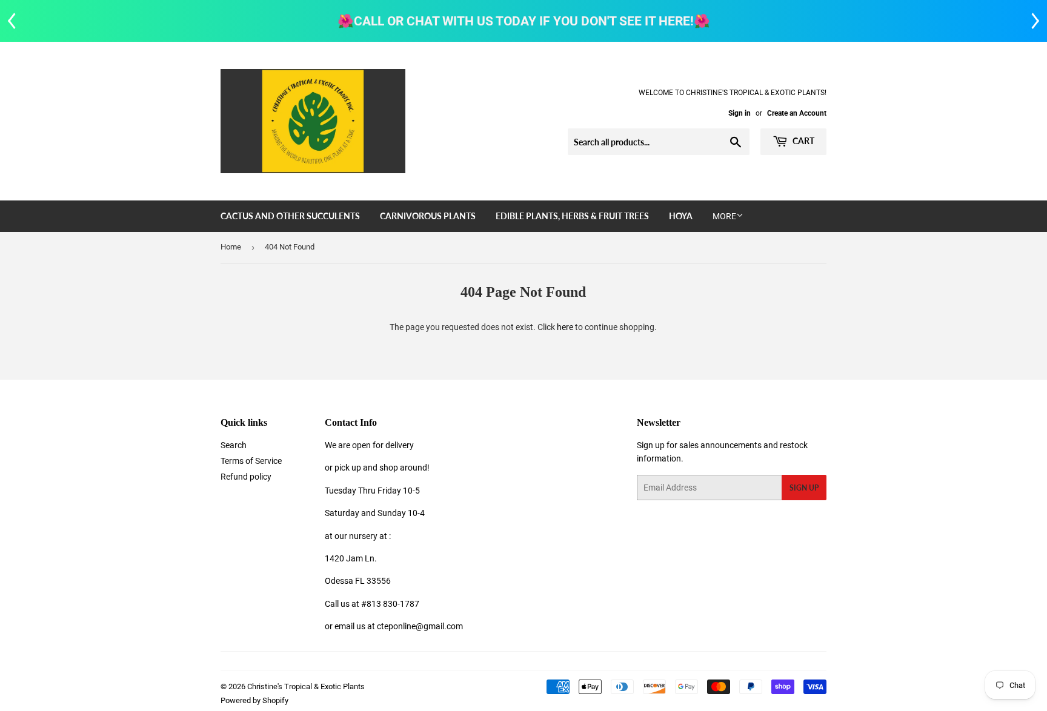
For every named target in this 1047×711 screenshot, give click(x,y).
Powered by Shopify (254, 700)
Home (231, 246)
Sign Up (804, 487)
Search (234, 445)
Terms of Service (251, 461)
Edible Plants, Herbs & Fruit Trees (572, 216)
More (724, 216)
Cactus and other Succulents (290, 216)
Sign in (739, 113)
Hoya (681, 216)
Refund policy (246, 476)
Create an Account (796, 113)
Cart (802, 141)
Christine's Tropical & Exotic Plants (306, 686)
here (565, 327)
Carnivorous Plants (428, 216)
